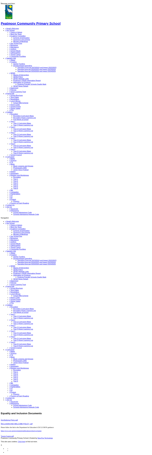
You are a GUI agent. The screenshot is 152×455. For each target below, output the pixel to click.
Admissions (14, 211)
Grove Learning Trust (18, 92)
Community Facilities (18, 56)
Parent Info (10, 93)
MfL (11, 190)
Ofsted (12, 60)
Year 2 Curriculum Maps (22, 129)
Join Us (9, 207)
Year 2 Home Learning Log (23, 131)
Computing (14, 192)
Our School (10, 30)
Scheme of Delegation (21, 38)
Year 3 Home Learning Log (23, 136)
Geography (14, 173)
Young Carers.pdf (7, 436)
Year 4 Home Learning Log (23, 142)
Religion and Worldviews (19, 175)
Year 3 (12, 132)
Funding (13, 62)
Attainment (14, 88)
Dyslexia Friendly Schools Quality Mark (31, 84)
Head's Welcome (12, 28)
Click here (21, 442)
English (13, 199)
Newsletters (14, 99)
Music (12, 164)
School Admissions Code (22, 212)
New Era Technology (45, 438)
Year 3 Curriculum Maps (22, 134)
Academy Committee (18, 36)
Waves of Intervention (21, 75)
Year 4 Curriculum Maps (22, 140)
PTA (12, 110)
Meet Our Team (16, 34)
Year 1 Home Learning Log (23, 125)
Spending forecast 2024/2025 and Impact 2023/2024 (36, 69)
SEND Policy (18, 77)
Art (11, 198)
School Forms (15, 106)
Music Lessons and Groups (23, 166)
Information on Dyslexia (22, 82)
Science (13, 160)
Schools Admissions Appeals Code (26, 214)
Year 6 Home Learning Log (23, 153)
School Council (16, 155)
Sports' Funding (19, 64)
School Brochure (16, 95)
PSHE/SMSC (15, 194)
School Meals (15, 51)
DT (11, 196)
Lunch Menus (15, 101)
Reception (14, 114)
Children (9, 112)
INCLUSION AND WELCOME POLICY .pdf (16, 424)
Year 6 (12, 149)
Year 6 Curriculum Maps (22, 151)
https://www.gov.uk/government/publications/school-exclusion (21, 431)
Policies (13, 90)
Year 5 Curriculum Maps (22, 146)
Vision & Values (16, 32)
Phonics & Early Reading (19, 203)
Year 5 (12, 144)
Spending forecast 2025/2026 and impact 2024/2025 (36, 71)
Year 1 (12, 121)
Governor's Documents (21, 40)
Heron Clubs (15, 105)
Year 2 (12, 127)
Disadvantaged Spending (22, 66)
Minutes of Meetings (20, 41)
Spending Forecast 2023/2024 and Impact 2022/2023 (36, 67)
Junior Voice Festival (21, 170)
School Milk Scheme (20, 103)
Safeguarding (15, 53)
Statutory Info (11, 58)
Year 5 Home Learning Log (23, 147)
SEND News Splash (20, 86)
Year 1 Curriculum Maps (22, 123)
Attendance (14, 47)
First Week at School (20, 119)
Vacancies (14, 209)
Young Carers (15, 54)
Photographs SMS (20, 168)
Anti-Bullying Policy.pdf (9, 420)
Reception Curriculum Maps (23, 116)
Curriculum (10, 157)
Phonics (16, 201)
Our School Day (16, 43)
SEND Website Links (21, 79)
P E (11, 162)
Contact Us (10, 205)
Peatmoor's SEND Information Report (27, 80)
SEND (12, 73)
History (13, 172)
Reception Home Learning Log (24, 118)
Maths (12, 159)
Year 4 (12, 138)
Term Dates (14, 97)
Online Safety (15, 108)
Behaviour (14, 45)
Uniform (13, 49)
